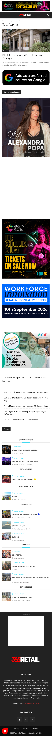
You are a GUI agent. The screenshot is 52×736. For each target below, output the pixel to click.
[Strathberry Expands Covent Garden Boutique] (26, 40)
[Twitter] (32, 719)
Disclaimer (24, 729)
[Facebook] (19, 719)
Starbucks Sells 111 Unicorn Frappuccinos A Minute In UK (26, 392)
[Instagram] (26, 719)
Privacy (16, 729)
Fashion (5, 51)
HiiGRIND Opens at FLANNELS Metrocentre (21, 420)
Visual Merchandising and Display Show (30, 577)
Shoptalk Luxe (18, 526)
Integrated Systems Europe (24, 514)
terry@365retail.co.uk (30, 703)
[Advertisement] (26, 188)
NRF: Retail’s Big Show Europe (25, 461)
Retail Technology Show (23, 566)
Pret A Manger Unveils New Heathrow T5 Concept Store (26, 406)
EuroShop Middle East (22, 597)
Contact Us (34, 729)
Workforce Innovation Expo (24, 450)
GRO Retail (17, 555)
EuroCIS (15, 537)
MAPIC (14, 497)
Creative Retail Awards (22, 479)
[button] (4, 15)
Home (4, 21)
